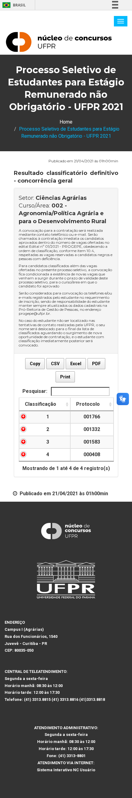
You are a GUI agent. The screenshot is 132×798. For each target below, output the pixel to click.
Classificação (40, 404)
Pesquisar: (35, 391)
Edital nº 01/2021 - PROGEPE (55, 246)
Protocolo (88, 404)
